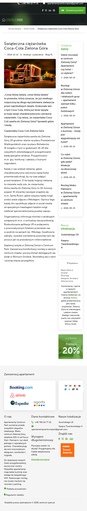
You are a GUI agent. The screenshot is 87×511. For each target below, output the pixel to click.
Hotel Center (29, 29)
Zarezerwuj (74, 10)
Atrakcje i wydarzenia (33, 54)
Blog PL (49, 54)
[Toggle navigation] (82, 19)
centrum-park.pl (47, 502)
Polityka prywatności (16, 489)
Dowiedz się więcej (40, 459)
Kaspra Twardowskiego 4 (70, 244)
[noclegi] (65, 275)
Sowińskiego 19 (70, 234)
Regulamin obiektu (15, 495)
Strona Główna (14, 29)
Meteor (74, 298)
